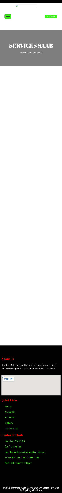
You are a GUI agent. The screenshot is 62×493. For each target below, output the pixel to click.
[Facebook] (5, 469)
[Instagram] (14, 469)
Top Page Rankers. (33, 490)
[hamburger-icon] (7, 16)
